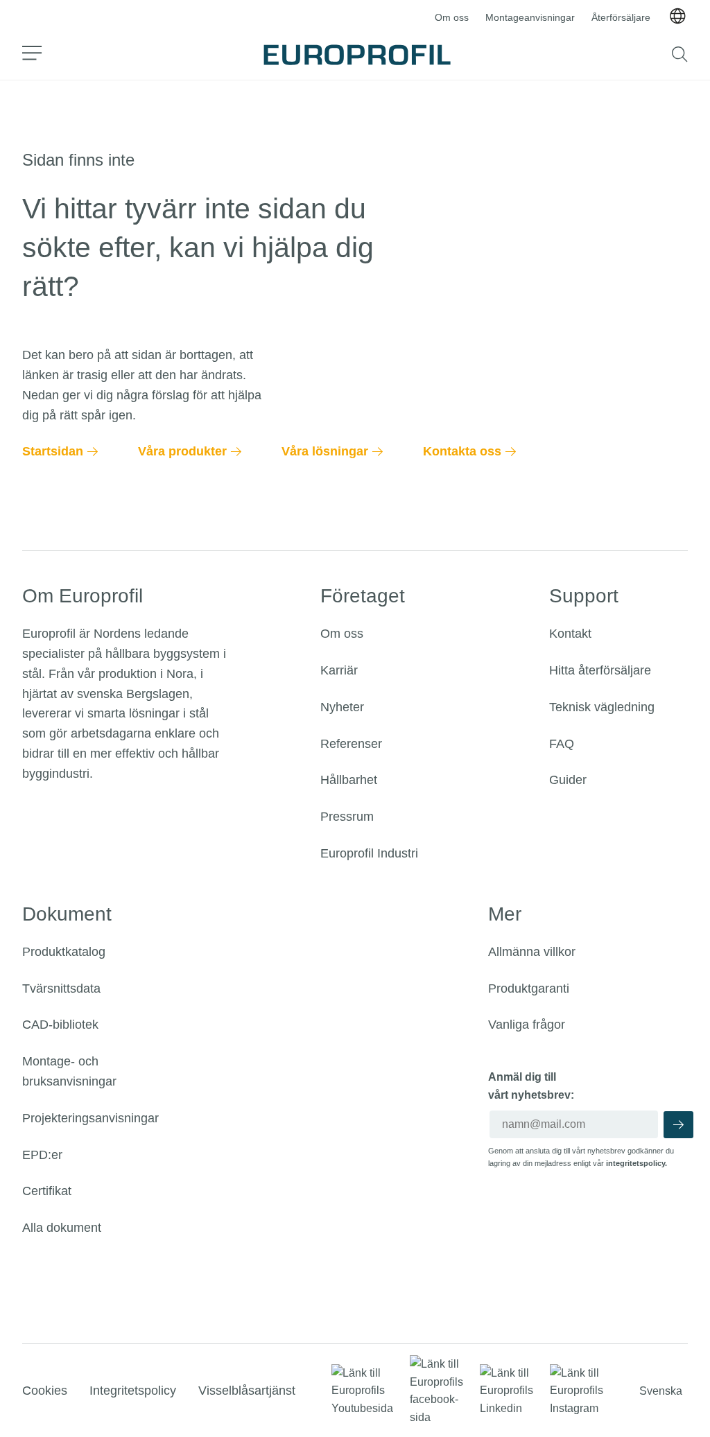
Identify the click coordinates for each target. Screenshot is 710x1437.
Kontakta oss (462, 451)
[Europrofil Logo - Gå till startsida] (357, 54)
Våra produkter (182, 451)
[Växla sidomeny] (32, 54)
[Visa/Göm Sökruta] (680, 54)
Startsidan (52, 451)
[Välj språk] (677, 17)
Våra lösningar (325, 451)
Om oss (452, 17)
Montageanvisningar (530, 17)
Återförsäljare (620, 17)
